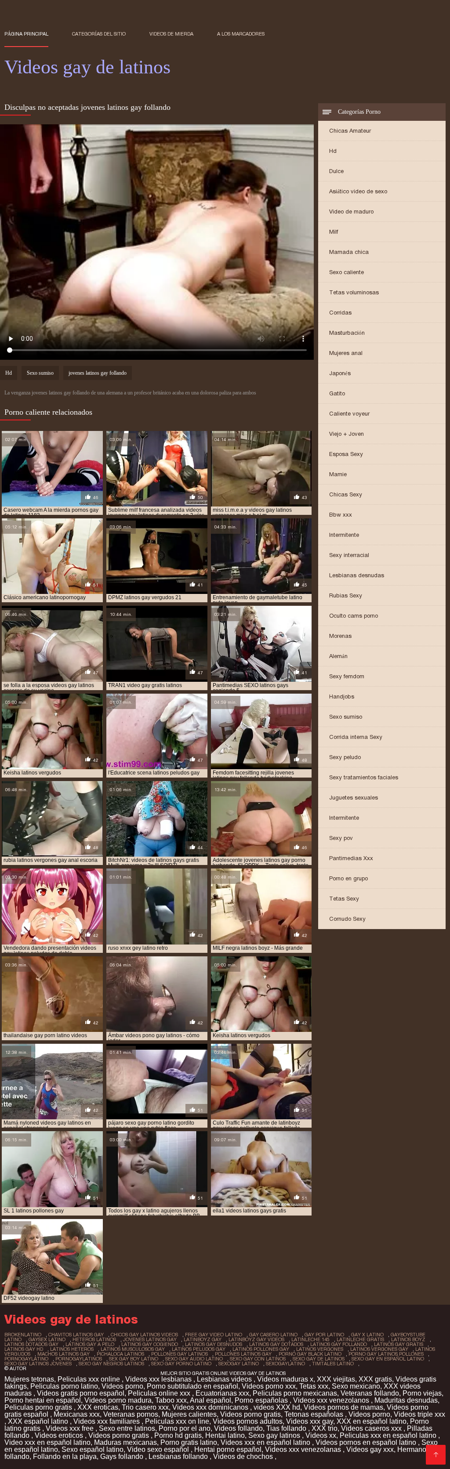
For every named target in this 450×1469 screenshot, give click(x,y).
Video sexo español (159, 1449)
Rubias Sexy (345, 595)
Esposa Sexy (346, 454)
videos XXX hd (277, 1407)
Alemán (338, 656)
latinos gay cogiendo (149, 1344)
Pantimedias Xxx (351, 858)
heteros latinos (94, 1339)
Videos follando (238, 1428)
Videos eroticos (60, 1435)
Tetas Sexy (344, 898)
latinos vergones (319, 1349)
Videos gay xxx (370, 1449)
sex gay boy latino (133, 1358)
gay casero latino (273, 1334)
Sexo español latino (92, 1449)
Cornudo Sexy (347, 918)
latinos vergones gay (379, 1349)
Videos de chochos (244, 1456)
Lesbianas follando (179, 1456)
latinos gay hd (23, 1349)
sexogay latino (238, 1363)
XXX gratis (375, 1379)
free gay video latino (213, 1334)
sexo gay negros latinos (111, 1363)
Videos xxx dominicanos (211, 1407)
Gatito (337, 393)
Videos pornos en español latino (367, 1442)
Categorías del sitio (99, 33)
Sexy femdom (346, 676)
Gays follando (122, 1456)
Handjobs (341, 696)
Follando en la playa (65, 1456)
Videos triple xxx (419, 1414)
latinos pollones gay (260, 1349)
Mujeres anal (346, 353)
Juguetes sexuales (353, 797)
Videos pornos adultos (248, 1421)
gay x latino (367, 1334)
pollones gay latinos (179, 1354)
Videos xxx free (70, 1428)
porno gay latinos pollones (386, 1354)
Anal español (210, 1400)
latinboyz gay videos (256, 1339)
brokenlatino (22, 1334)
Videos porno (122, 1386)
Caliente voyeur (349, 413)
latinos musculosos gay (133, 1349)
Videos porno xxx (269, 1386)
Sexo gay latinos (275, 1435)
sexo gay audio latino (194, 1358)
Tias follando (287, 1428)
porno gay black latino (310, 1354)
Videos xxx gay (309, 1421)
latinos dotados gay (31, 1344)
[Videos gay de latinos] (436, 1455)
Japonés (340, 373)
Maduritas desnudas (406, 1400)
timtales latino (333, 1363)
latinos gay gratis (398, 1344)
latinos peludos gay (198, 1349)
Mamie (338, 474)
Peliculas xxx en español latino (389, 1435)
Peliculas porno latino (64, 1386)
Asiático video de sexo (358, 191)
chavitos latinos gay (76, 1334)
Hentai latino (225, 1435)
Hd (333, 151)
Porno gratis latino (188, 1442)
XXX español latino (39, 1421)
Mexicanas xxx (77, 1414)
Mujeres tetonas (29, 1379)
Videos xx (320, 1435)
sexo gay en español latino (388, 1358)
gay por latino (324, 1334)
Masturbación (347, 332)
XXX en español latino (371, 1421)
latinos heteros (72, 1349)
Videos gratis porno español (80, 1393)
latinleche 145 (310, 1339)
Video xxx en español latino (47, 1442)
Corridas (340, 312)
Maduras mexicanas (125, 1442)
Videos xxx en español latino (266, 1442)
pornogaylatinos (78, 1358)
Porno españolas (262, 1400)
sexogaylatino (285, 1363)
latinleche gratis (360, 1339)
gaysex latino (47, 1339)
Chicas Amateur (350, 130)
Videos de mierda (171, 33)
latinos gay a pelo (89, 1344)
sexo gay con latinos (258, 1358)
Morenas (340, 636)
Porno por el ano (184, 1428)
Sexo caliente (346, 272)
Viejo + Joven (346, 434)
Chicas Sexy (345, 494)
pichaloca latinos (120, 1354)
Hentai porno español (227, 1449)
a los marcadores (241, 33)
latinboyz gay (202, 1339)
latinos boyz (408, 1339)
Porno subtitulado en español (192, 1386)
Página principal (26, 33)
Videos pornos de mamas (343, 1407)
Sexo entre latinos (127, 1428)
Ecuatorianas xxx (222, 1393)
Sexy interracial (349, 555)
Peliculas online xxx (160, 1393)
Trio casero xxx (145, 1407)
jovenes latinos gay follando (98, 373)
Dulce (336, 171)
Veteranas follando (370, 1393)
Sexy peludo (345, 757)
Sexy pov (341, 838)
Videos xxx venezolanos (332, 1400)
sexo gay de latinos (319, 1358)
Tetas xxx (313, 1386)
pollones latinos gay (243, 1354)
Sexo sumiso (345, 716)
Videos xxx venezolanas (304, 1449)
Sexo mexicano (356, 1386)
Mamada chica (349, 252)
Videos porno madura (118, 1400)
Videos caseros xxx (372, 1428)
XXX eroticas (97, 1407)
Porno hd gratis (178, 1435)
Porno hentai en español (42, 1400)
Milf (333, 231)
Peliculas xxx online (90, 1379)
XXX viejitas (336, 1379)
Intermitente (344, 535)
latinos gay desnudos (213, 1344)
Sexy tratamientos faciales (363, 777)
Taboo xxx (171, 1400)
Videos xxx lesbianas (159, 1379)
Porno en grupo (348, 878)
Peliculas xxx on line (177, 1421)
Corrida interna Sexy (355, 737)
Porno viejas (422, 1393)
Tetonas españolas (314, 1414)
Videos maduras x (285, 1379)
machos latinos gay (63, 1354)
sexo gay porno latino (181, 1363)
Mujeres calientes (189, 1414)
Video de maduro (351, 211)
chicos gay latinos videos (144, 1334)
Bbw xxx (340, 514)
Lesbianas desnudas (356, 575)
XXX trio (325, 1428)
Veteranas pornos (130, 1414)
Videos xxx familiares (107, 1421)
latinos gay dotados (276, 1344)
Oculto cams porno (353, 615)
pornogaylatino (26, 1358)
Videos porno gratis (250, 1414)
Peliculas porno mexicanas (295, 1393)
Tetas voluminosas (354, 292)
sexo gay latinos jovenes (38, 1363)
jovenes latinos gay (150, 1339)
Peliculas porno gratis (39, 1407)
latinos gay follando (338, 1344)
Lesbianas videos (225, 1379)
